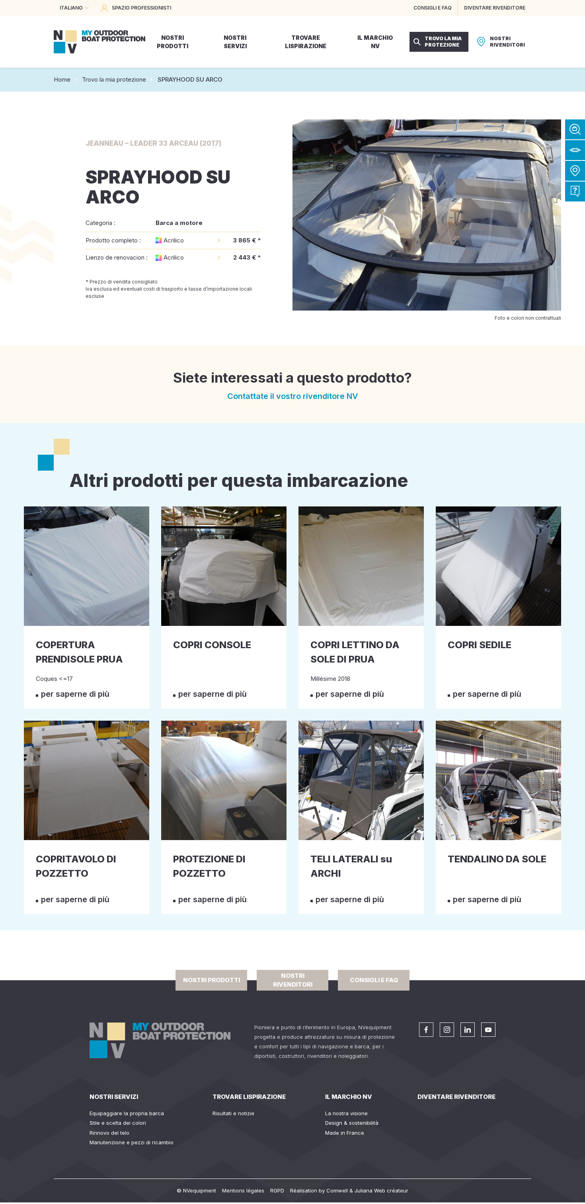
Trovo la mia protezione (114, 79)
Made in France (344, 1133)
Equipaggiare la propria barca (127, 1113)
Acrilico (174, 240)
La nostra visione (346, 1113)
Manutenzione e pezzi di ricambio (132, 1142)
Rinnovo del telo (109, 1133)
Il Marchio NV (348, 1096)
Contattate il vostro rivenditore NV (292, 396)
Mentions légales (243, 1190)
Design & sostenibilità (351, 1123)
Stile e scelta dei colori (118, 1123)
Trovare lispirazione (249, 1096)
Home (62, 79)
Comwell (337, 1190)
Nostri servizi (114, 1096)
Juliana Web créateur (381, 1190)
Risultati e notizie (233, 1113)
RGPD (277, 1190)
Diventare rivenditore (456, 1096)
